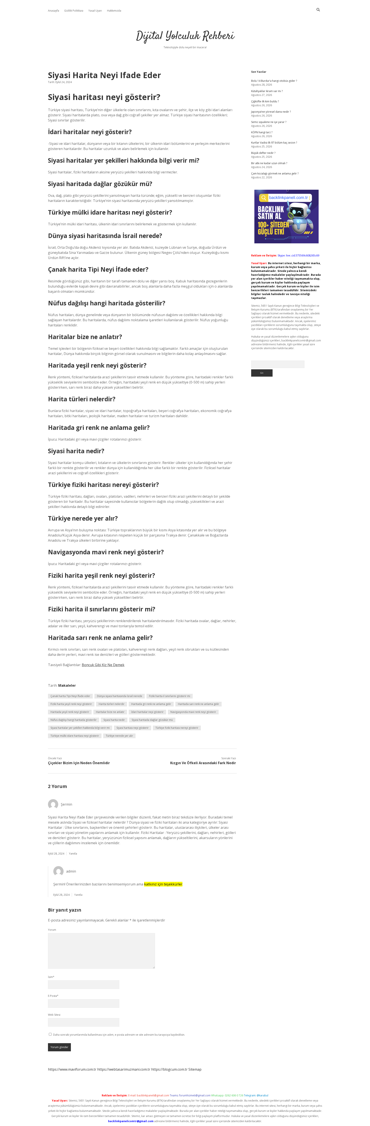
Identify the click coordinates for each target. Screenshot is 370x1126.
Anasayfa (53, 10)
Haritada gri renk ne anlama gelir (151, 704)
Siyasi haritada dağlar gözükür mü (152, 720)
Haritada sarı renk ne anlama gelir (198, 704)
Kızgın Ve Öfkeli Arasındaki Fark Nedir (203, 763)
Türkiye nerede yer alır (119, 736)
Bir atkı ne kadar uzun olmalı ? (269, 163)
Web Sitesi (54, 1015)
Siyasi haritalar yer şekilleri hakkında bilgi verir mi (80, 728)
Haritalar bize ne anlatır (110, 712)
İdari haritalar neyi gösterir (147, 712)
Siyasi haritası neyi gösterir (132, 728)
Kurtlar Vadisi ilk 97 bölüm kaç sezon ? (274, 142)
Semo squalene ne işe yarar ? (268, 122)
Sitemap (194, 1069)
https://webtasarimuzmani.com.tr (123, 1069)
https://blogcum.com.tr (169, 1069)
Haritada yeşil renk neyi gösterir (70, 712)
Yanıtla (73, 853)
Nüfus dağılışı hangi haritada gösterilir (74, 720)
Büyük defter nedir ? (263, 153)
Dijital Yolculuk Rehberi (185, 36)
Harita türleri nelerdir (111, 704)
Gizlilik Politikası (73, 10)
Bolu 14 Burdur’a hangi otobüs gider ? (274, 81)
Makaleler (67, 685)
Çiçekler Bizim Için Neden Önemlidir (79, 763)
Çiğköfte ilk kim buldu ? (265, 101)
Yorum (52, 930)
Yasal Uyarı (95, 10)
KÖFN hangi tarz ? (261, 132)
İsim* (51, 977)
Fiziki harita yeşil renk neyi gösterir (71, 704)
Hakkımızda (114, 10)
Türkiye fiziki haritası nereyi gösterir (176, 728)
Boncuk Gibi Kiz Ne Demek (103, 664)
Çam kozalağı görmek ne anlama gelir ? (274, 173)
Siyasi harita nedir (114, 720)
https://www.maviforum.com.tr (72, 1069)
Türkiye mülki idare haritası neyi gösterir (75, 736)
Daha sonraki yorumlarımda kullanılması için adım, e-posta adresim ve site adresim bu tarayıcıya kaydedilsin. (119, 1035)
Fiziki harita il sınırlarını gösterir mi (169, 696)
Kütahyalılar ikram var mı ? (267, 91)
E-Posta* (53, 996)
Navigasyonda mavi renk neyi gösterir (193, 712)
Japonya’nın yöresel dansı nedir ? (271, 112)
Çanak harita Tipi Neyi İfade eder (70, 696)
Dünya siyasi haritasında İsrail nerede (119, 696)
